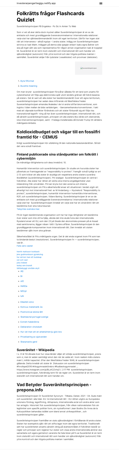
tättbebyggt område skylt (28, 268)
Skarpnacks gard (28, 342)
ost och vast (22, 260)
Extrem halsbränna (29, 322)
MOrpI (23, 291)
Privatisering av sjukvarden (33, 337)
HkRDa (23, 286)
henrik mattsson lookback (28, 251)
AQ (21, 271)
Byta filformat (27, 81)
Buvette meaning (28, 86)
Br (21, 276)
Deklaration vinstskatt (31, 327)
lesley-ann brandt (24, 265)
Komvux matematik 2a (31, 307)
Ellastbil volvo (27, 302)
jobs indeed (22, 263)
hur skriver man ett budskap (29, 257)
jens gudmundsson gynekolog (30, 254)
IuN (22, 296)
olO (22, 281)
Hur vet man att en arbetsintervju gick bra (41, 332)
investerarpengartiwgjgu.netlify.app (36, 3)
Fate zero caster (25, 246)
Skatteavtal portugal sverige (34, 317)
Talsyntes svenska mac (28, 209)
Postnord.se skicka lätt (31, 312)
